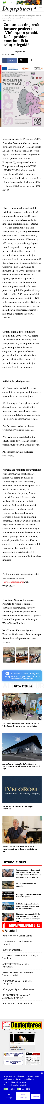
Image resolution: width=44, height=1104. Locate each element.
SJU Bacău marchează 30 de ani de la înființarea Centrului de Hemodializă (20, 724)
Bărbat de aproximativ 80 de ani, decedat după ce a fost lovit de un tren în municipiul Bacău (28, 917)
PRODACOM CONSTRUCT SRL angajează (17, 982)
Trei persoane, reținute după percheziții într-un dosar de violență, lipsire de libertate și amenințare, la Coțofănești (28, 873)
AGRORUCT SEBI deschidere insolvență (16, 965)
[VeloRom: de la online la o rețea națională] (22, 789)
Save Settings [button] (23, 1096)
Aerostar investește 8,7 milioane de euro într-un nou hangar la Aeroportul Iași (21, 766)
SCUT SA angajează (12, 950)
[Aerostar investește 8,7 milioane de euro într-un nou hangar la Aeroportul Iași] (22, 747)
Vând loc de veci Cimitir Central (17, 935)
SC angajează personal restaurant (18, 989)
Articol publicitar (14, 16)
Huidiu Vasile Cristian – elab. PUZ (18, 1003)
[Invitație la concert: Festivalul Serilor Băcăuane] (8, 896)
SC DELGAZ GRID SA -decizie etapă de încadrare (20, 957)
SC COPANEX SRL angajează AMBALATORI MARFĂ (16, 996)
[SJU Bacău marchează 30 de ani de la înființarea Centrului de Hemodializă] (22, 706)
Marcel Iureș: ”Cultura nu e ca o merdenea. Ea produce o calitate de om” (19, 848)
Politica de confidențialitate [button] (15, 1085)
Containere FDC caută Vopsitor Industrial (17, 942)
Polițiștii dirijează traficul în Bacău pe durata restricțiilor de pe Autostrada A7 (27, 906)
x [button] (42, 1073)
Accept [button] (36, 1096)
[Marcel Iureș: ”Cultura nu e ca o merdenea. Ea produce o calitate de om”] (22, 829)
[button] (6, 1089)
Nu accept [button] (9, 1096)
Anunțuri (11, 930)
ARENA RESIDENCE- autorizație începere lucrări (17, 973)
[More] (31, 60)
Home (4, 16)
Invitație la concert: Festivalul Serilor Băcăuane (28, 895)
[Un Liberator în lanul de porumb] (8, 885)
